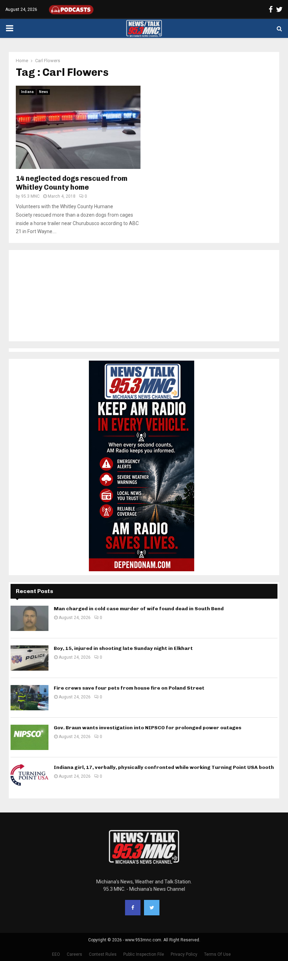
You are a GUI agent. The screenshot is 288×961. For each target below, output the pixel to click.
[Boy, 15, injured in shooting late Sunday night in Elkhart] (29, 658)
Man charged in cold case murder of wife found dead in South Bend (139, 609)
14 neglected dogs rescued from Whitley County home (71, 182)
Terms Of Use (217, 954)
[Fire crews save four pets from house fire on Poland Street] (29, 697)
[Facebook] (132, 907)
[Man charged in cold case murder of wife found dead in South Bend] (29, 618)
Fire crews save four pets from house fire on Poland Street (129, 688)
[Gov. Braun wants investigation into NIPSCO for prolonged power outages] (29, 737)
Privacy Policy (184, 954)
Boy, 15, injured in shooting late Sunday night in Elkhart (123, 648)
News (43, 92)
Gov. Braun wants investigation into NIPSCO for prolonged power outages (147, 728)
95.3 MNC (30, 196)
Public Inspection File (143, 954)
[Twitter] (151, 907)
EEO (56, 954)
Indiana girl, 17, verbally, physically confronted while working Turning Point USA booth (164, 767)
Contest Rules (103, 954)
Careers (74, 954)
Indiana (27, 92)
